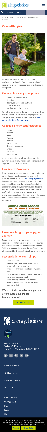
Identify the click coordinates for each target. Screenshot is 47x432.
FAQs (6, 410)
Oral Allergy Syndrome (33, 178)
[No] (44, 425)
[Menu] (43, 5)
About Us (8, 387)
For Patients (11, 17)
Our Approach (10, 402)
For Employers (12, 380)
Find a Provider (10, 397)
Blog (6, 406)
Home (4, 17)
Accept (16, 428)
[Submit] (43, 12)
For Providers (11, 365)
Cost (6, 414)
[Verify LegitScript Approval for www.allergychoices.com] (8, 333)
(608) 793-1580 (32, 349)
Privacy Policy (28, 428)
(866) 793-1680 (16, 349)
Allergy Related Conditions (25, 17)
